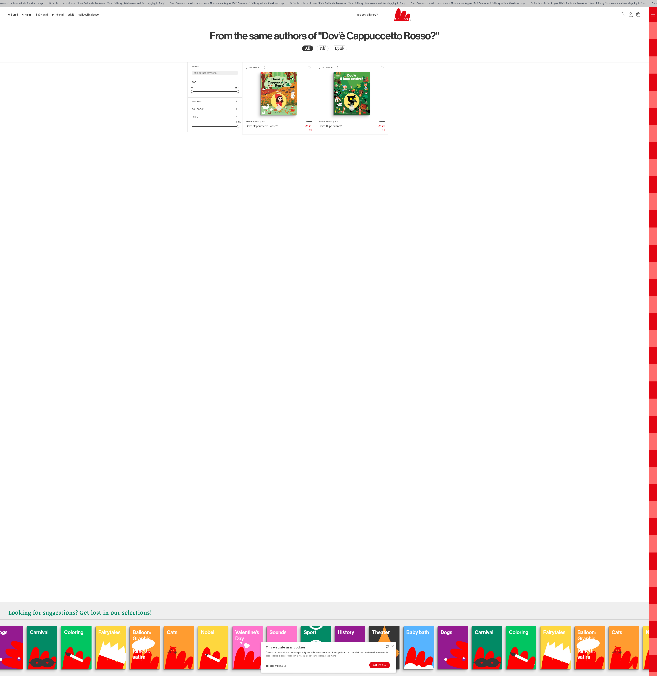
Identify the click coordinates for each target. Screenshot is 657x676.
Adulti (71, 14)
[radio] (307, 48)
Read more (330, 655)
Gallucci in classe (89, 14)
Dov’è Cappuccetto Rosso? (262, 126)
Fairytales (429, 632)
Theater (255, 632)
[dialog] (328, 657)
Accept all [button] (379, 665)
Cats (46, 632)
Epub (339, 48)
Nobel (82, 632)
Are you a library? (367, 14)
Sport (184, 632)
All (307, 48)
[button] (276, 666)
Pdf (323, 48)
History (220, 632)
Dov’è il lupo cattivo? (330, 126)
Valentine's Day (122, 635)
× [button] (392, 646)
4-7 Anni (26, 14)
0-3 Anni (13, 14)
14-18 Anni (58, 14)
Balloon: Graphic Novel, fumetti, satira (16, 644)
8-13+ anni (42, 14)
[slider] (192, 91)
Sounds (152, 632)
